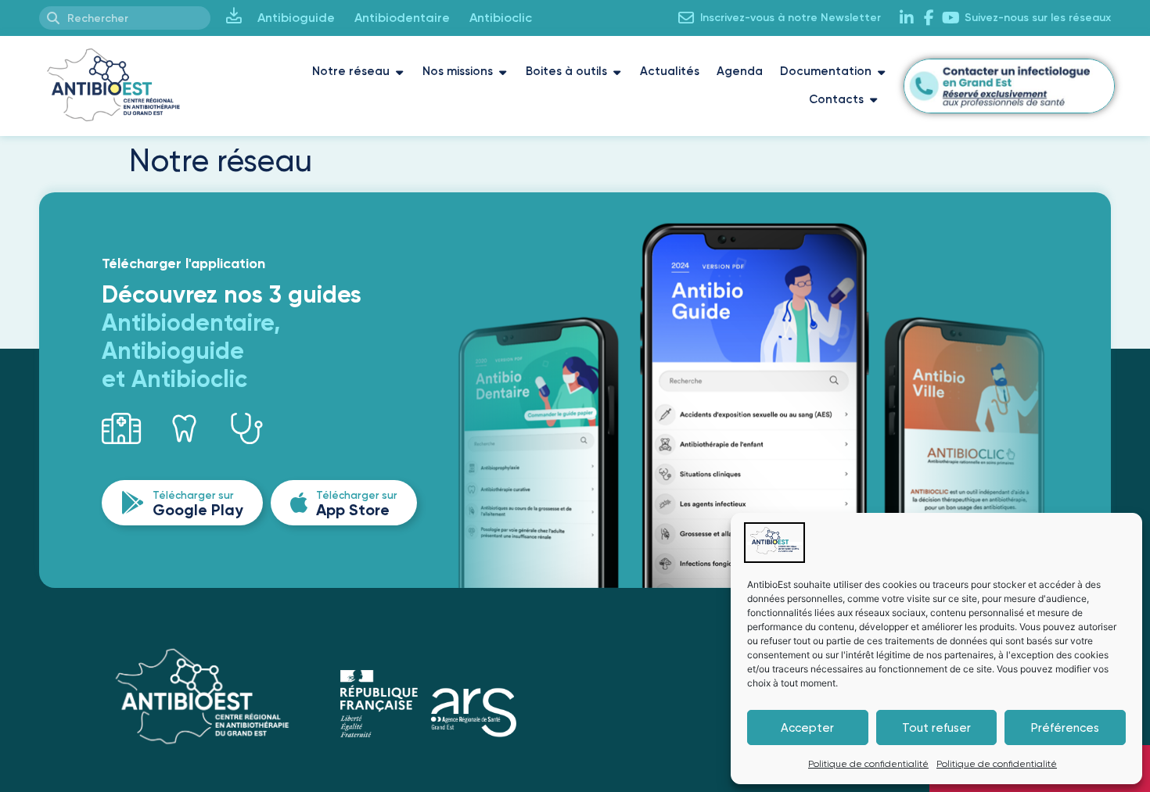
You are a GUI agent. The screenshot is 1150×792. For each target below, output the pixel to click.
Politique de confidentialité (868, 763)
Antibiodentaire (402, 17)
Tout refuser (936, 728)
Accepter (807, 728)
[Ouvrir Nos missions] (503, 72)
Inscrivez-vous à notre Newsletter (790, 17)
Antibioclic (500, 17)
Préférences (1065, 728)
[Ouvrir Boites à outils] (617, 72)
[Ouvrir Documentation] (881, 72)
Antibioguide (296, 17)
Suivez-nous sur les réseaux (1038, 17)
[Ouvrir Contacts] (873, 100)
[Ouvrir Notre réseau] (399, 72)
